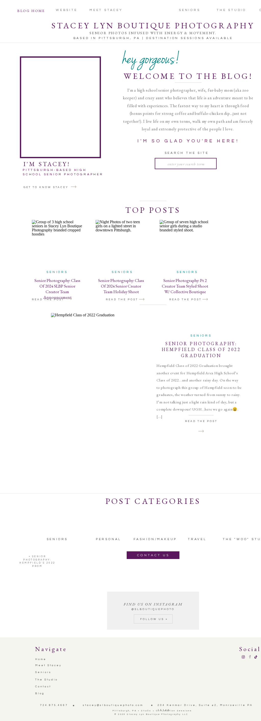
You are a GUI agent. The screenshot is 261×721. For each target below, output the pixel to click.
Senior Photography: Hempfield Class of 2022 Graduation (201, 349)
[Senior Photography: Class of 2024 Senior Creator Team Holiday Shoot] (142, 299)
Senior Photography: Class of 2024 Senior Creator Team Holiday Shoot (121, 286)
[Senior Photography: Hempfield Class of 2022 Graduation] (98, 384)
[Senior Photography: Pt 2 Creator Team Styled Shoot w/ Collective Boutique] (205, 299)
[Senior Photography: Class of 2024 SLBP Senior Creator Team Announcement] (69, 299)
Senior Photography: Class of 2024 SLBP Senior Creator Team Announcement (57, 289)
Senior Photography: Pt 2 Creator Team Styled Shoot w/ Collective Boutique (185, 286)
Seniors (57, 272)
